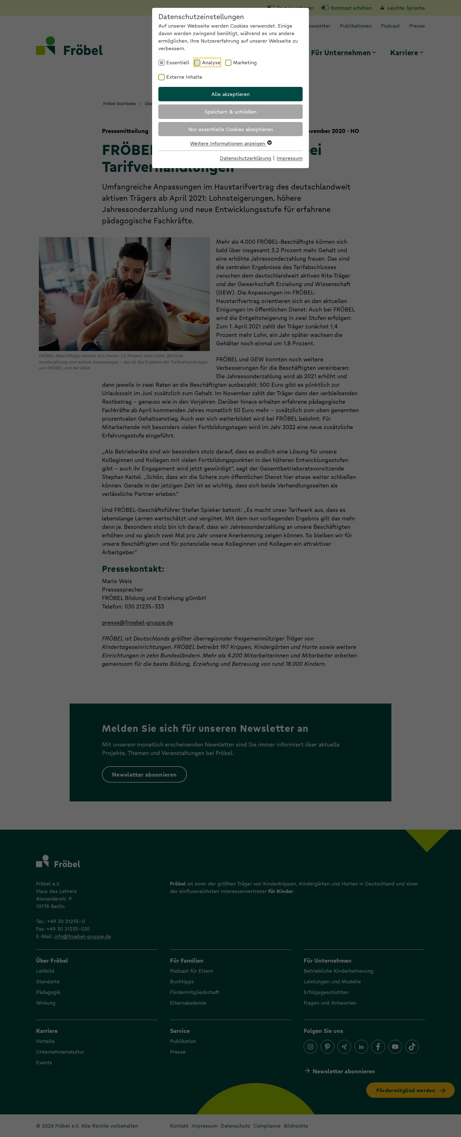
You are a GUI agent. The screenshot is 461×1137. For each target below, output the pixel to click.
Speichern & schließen (230, 111)
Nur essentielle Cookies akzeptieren (230, 129)
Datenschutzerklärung (245, 158)
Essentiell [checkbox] (177, 62)
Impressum (290, 158)
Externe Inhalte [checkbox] (184, 76)
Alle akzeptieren (230, 94)
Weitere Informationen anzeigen (228, 143)
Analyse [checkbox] (211, 62)
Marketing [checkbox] (245, 62)
